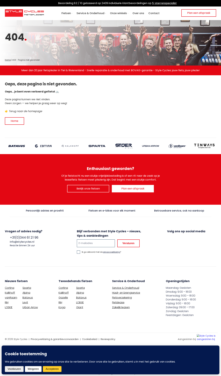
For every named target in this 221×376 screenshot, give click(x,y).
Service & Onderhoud (90, 13)
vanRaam (11, 297)
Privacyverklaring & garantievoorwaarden (55, 339)
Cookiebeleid (89, 339)
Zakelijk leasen (121, 307)
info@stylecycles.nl (22, 242)
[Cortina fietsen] (43, 146)
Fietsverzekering (122, 297)
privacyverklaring (111, 252)
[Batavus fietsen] (16, 146)
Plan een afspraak (198, 13)
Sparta (26, 288)
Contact (154, 13)
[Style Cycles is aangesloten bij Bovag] (206, 337)
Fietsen (66, 13)
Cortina (9, 288)
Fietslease (118, 302)
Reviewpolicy (108, 339)
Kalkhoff (10, 293)
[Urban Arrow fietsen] (151, 146)
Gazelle (63, 297)
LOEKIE (8, 307)
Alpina (26, 293)
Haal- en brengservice (126, 293)
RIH (6, 302)
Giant (79, 307)
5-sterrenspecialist (164, 3)
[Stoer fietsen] (124, 146)
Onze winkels (118, 13)
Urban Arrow (30, 307)
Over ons (138, 13)
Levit (25, 302)
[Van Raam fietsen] (177, 146)
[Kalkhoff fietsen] (70, 146)
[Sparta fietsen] (97, 146)
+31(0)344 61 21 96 (24, 237)
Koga (62, 307)
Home (8, 60)
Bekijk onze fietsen (88, 188)
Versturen (128, 243)
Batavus (27, 297)
